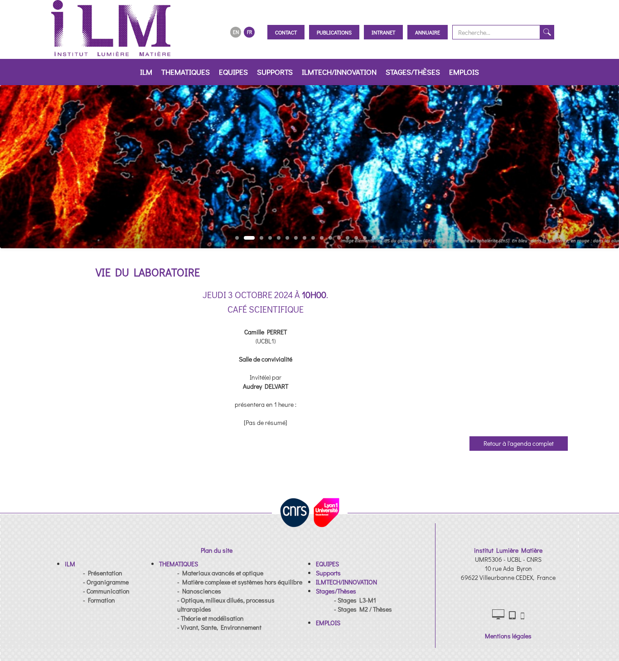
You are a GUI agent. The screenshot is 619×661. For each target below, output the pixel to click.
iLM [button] (146, 72)
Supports (275, 72)
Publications (334, 32)
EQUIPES (233, 72)
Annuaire (427, 32)
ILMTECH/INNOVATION (339, 72)
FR (249, 32)
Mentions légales (508, 636)
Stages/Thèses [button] (413, 72)
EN (236, 32)
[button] (70, 564)
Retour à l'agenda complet (519, 443)
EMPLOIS (464, 72)
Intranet (383, 32)
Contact (286, 32)
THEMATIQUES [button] (185, 72)
